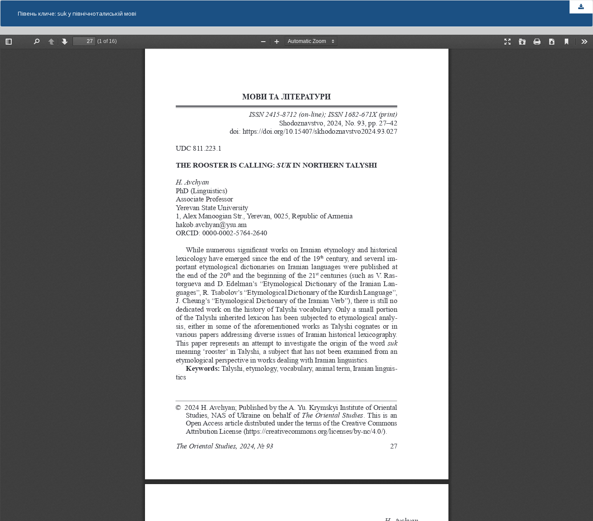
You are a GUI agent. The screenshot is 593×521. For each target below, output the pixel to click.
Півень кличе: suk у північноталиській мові (77, 13)
